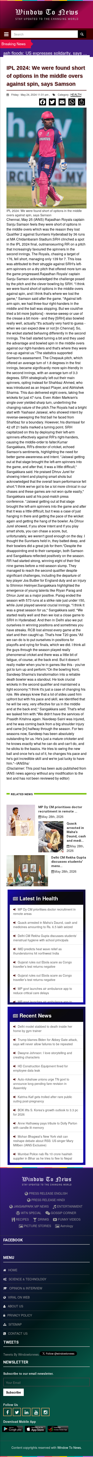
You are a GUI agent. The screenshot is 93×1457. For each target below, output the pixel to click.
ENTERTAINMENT (69, 1206)
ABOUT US (15, 1306)
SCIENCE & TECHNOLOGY (27, 1279)
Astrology (66, 1226)
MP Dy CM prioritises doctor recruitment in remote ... (60, 809)
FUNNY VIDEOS (68, 1219)
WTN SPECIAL (30, 1213)
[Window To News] (12, 1429)
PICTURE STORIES (37, 1226)
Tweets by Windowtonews (21, 1354)
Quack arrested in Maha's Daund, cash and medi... (76, 832)
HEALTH (76, 94)
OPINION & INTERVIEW (25, 1288)
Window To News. (69, 1447)
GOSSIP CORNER (63, 1213)
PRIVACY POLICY (19, 1315)
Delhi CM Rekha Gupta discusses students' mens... (68, 862)
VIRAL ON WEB (19, 1297)
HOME (12, 1270)
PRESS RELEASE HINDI (47, 1200)
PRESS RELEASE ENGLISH (47, 1193)
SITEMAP (15, 1324)
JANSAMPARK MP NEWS (31, 1206)
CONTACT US (17, 1333)
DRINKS (43, 1219)
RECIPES (22, 1219)
